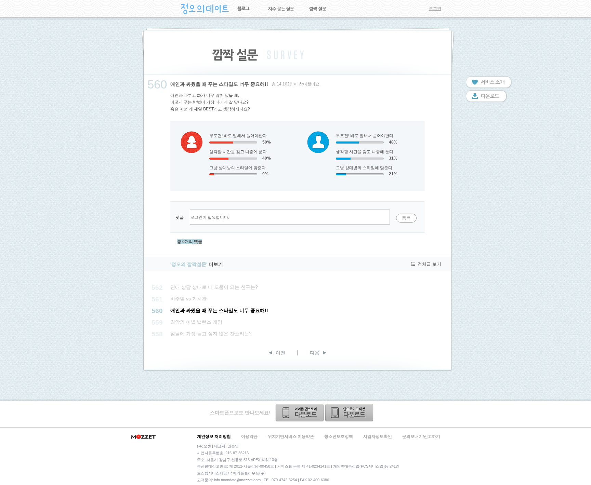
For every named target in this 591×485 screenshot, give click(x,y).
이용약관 (249, 436)
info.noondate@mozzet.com (237, 480)
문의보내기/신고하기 (421, 436)
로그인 (435, 8)
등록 (406, 217)
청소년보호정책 (338, 436)
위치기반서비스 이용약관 (291, 436)
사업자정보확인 (377, 436)
